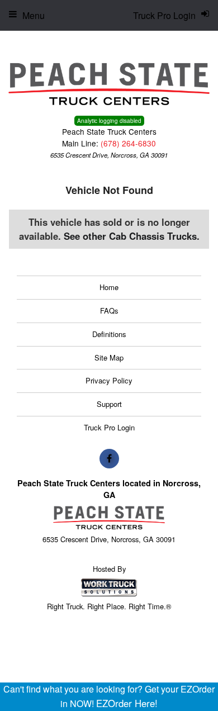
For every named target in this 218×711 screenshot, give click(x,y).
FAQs (109, 310)
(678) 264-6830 (128, 143)
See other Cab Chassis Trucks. (132, 236)
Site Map (109, 357)
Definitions (109, 334)
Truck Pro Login (109, 427)
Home (109, 287)
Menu (33, 15)
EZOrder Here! (127, 703)
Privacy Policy (109, 380)
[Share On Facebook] (109, 458)
